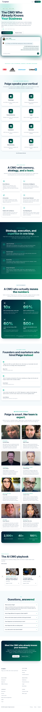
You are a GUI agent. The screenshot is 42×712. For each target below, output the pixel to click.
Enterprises (3, 679)
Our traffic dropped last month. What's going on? (31, 46)
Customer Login (25, 691)
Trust (2, 701)
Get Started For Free (7, 32)
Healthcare (24, 679)
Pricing (23, 672)
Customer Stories (25, 674)
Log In (33, 1)
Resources (3, 691)
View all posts (4, 563)
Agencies (3, 681)
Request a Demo (18, 32)
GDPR (2, 699)
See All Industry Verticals (21, 153)
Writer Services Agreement (6, 697)
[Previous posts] (2, 576)
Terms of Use (3, 695)
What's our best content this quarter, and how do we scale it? (30, 49)
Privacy (2, 693)
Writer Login (24, 693)
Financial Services (25, 681)
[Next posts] (39, 576)
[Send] (38, 53)
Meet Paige (37, 1)
